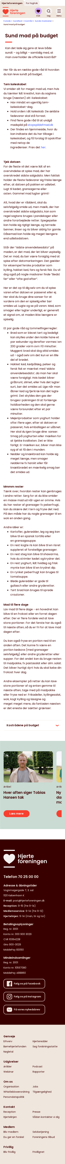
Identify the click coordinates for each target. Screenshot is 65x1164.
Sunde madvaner (43, 21)
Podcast (37, 1066)
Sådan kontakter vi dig (46, 1117)
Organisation (11, 1086)
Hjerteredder (40, 1041)
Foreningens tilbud (44, 1137)
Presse (36, 1112)
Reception (9, 1112)
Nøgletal (8, 1051)
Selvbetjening (41, 1132)
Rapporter (39, 1071)
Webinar (8, 1071)
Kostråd (28, 21)
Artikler (7, 1066)
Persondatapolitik (13, 1097)
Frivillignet (38, 1152)
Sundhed (17, 21)
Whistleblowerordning (16, 1091)
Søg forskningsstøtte (45, 1046)
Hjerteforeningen (12, 3)
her (43, 147)
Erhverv (7, 1041)
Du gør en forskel (13, 1137)
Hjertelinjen (10, 1117)
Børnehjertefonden (14, 1046)
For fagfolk (32, 3)
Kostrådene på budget (23, 725)
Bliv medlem (10, 1132)
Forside (7, 21)
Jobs (35, 1086)
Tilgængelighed (42, 1091)
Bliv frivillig (9, 1152)
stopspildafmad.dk (40, 125)
